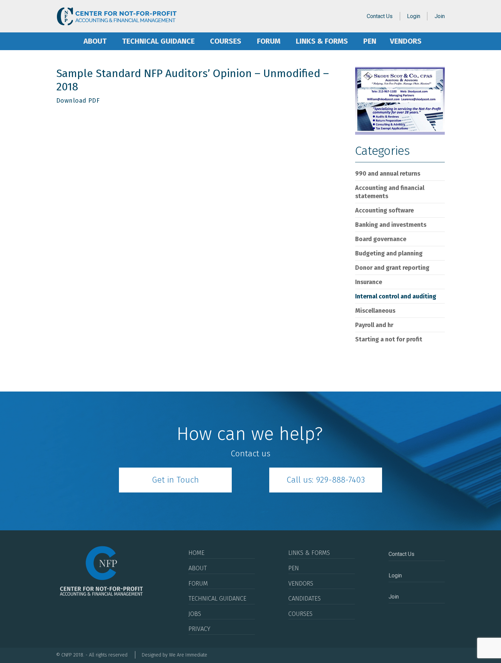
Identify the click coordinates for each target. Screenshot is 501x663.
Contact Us (380, 16)
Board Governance (380, 239)
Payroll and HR (374, 325)
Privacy (199, 629)
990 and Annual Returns (387, 173)
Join (440, 16)
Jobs (194, 614)
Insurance (368, 282)
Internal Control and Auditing (395, 296)
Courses (225, 41)
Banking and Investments (390, 225)
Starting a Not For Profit (388, 339)
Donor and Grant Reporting (392, 267)
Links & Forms (322, 41)
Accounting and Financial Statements (389, 192)
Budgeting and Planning (389, 253)
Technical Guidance (158, 41)
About (95, 41)
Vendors (406, 41)
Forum (268, 41)
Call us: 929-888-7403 (326, 480)
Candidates (304, 598)
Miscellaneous (375, 310)
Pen (369, 41)
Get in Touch (175, 480)
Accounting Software (384, 210)
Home (66, 41)
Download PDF (78, 100)
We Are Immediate (188, 655)
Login (413, 16)
